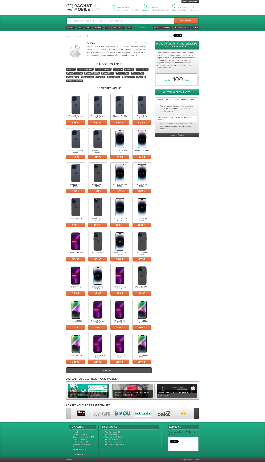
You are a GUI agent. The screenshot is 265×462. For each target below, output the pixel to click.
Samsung (71, 27)
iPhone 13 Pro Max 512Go (120, 287)
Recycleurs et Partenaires (81, 447)
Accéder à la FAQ (177, 135)
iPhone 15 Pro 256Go (97, 151)
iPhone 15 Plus (137, 73)
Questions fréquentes (80, 439)
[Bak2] (163, 413)
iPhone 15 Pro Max (74, 81)
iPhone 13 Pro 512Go (119, 322)
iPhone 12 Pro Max (103, 69)
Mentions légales (187, 459)
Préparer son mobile (79, 449)
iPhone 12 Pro (107, 73)
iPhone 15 (100, 77)
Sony (108, 27)
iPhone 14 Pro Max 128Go (120, 253)
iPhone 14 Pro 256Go (142, 219)
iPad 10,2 (71, 69)
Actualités (76, 452)
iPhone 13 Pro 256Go (119, 356)
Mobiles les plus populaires (187, 27)
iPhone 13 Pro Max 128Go (98, 356)
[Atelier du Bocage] (101, 413)
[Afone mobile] (81, 413)
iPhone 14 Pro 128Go (97, 287)
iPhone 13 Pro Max (85, 69)
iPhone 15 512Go (75, 218)
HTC (129, 27)
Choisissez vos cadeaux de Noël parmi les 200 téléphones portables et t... (131, 393)
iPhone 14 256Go (75, 355)
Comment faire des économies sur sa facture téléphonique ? (175, 393)
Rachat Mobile (86, 7)
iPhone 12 (129, 69)
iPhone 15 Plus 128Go (142, 253)
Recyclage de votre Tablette (114, 444)
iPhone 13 (141, 77)
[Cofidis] (184, 413)
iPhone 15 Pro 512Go (142, 117)
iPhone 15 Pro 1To (120, 116)
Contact (196, 459)
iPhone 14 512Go (75, 321)
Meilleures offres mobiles (81, 442)
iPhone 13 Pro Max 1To (75, 253)
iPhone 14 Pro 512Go (142, 185)
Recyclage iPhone (111, 434)
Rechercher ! (186, 20)
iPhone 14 (118, 69)
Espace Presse (78, 454)
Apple (80, 27)
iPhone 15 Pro (128, 77)
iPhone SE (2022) (92, 73)
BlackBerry (98, 27)
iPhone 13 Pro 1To (76, 287)
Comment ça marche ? (80, 434)
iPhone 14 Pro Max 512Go (120, 185)
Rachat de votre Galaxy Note (115, 437)
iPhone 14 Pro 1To (142, 150)
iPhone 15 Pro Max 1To (75, 117)
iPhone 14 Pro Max (74, 73)
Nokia (88, 27)
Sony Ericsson (118, 27)
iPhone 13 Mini (113, 77)
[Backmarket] (143, 413)
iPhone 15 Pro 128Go (75, 185)
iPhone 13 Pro (72, 77)
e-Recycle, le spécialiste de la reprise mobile (86, 395)
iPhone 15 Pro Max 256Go (75, 151)
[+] (136, 55)
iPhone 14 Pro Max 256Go (120, 219)
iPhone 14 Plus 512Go (142, 322)
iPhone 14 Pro (142, 69)
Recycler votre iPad (111, 439)
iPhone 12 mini (87, 77)
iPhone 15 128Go (142, 287)
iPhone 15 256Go (97, 253)
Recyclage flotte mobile (112, 432)
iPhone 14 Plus (122, 73)
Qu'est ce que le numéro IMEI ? (83, 437)
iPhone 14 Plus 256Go (142, 356)
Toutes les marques (163, 27)
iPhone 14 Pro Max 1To (120, 151)
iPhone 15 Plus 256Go (97, 219)
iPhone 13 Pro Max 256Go (98, 322)
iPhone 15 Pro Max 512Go (98, 117)
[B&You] (122, 413)
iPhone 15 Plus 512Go (97, 185)
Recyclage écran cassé (113, 442)
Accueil (75, 432)
